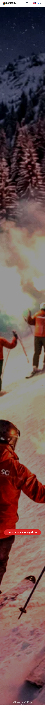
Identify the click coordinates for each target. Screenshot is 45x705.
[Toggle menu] (27, 3)
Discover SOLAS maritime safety (21, 532)
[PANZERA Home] (9, 3)
